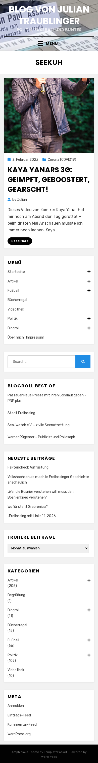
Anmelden (16, 706)
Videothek (16, 309)
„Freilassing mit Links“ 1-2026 (32, 516)
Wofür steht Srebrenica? (28, 507)
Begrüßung (16, 595)
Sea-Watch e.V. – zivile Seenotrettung (39, 425)
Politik (13, 319)
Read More (19, 241)
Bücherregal (17, 300)
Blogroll (13, 328)
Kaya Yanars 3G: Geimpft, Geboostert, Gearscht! (49, 179)
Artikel (13, 281)
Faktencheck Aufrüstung (28, 467)
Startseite (16, 272)
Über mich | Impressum (26, 337)
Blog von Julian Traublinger (49, 15)
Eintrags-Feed (19, 715)
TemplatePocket (55, 752)
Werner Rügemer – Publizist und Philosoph (41, 437)
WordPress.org (19, 734)
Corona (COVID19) (62, 160)
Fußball (13, 290)
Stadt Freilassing (21, 413)
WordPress (49, 756)
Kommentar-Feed (22, 724)
